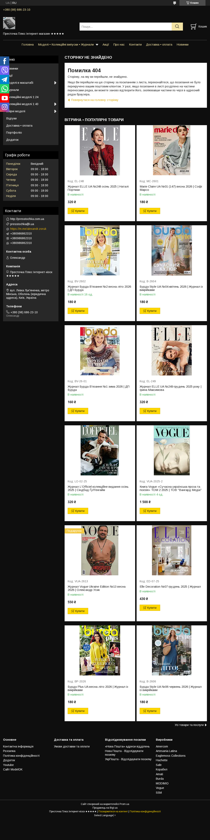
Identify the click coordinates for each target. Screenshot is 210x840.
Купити (79, 211)
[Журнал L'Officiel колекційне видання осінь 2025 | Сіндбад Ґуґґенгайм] (100, 450)
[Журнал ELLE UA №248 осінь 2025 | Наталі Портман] (100, 150)
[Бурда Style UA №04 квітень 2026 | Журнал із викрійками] (172, 250)
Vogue (160, 788)
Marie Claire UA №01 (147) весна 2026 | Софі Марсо (171, 188)
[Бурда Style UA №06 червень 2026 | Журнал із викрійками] (172, 650)
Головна (28, 44)
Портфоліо (14, 132)
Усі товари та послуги (189, 725)
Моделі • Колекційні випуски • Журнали (66, 44)
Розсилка (9, 751)
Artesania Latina (166, 751)
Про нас (119, 44)
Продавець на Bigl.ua (105, 807)
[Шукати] (177, 27)
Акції (106, 44)
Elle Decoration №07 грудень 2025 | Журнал (170, 586)
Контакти (135, 44)
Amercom (162, 746)
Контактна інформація (18, 746)
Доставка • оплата (159, 44)
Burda (160, 778)
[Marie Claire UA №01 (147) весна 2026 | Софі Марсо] (172, 150)
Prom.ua (124, 804)
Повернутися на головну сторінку (95, 100)
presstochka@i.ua (22, 224)
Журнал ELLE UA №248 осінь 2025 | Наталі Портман (98, 188)
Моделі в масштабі (19, 82)
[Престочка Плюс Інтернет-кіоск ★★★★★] (38, 23)
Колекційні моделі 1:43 (22, 104)
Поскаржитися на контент (113, 811)
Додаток (12, 139)
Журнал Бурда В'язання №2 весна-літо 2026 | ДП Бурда (99, 288)
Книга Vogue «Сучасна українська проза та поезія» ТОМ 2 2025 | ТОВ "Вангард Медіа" (171, 488)
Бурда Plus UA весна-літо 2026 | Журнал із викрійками (98, 688)
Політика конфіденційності (21, 755)
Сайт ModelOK (13, 769)
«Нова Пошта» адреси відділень (127, 746)
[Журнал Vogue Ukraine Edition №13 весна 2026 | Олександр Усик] (100, 550)
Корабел (161, 769)
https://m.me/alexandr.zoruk (28, 228)
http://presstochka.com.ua (27, 219)
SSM (159, 792)
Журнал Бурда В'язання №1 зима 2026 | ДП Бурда (98, 388)
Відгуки (11, 118)
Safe (159, 765)
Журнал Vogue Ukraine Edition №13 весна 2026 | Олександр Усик (97, 588)
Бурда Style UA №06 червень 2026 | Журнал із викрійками (171, 688)
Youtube (8, 765)
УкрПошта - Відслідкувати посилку (128, 759)
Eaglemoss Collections (171, 755)
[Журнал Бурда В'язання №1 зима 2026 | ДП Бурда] (100, 350)
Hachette (162, 760)
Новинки (182, 44)
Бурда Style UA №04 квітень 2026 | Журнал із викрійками (171, 288)
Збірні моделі (15, 111)
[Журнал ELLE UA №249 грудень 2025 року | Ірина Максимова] (172, 350)
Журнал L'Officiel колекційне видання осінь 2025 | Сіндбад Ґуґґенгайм (98, 488)
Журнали (12, 90)
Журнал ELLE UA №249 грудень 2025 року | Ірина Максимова (170, 388)
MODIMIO (162, 783)
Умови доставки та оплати (72, 746)
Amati (159, 774)
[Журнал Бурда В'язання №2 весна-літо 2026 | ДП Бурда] (100, 250)
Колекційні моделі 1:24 (22, 97)
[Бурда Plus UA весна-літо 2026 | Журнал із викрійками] (100, 650)
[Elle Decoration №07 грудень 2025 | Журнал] (172, 550)
